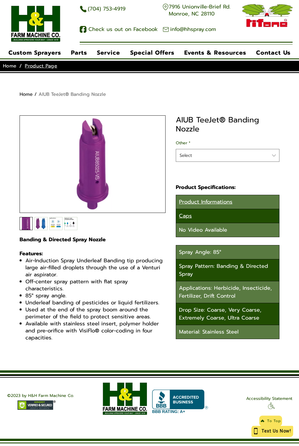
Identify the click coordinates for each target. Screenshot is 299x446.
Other (183, 143)
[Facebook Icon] (83, 29)
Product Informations (205, 202)
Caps (185, 216)
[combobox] (227, 155)
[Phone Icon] (83, 9)
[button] (35, 52)
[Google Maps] (165, 7)
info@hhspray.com (193, 29)
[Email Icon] (165, 29)
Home (26, 94)
